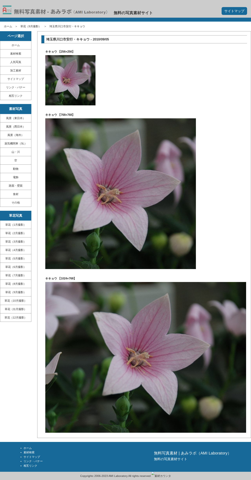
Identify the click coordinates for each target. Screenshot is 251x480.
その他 (16, 202)
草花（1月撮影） (15, 224)
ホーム (8, 26)
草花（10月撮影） (16, 300)
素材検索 (15, 53)
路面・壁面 (16, 185)
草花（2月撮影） (15, 233)
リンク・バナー (15, 87)
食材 (15, 194)
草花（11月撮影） (16, 309)
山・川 (16, 151)
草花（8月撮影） (15, 283)
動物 (15, 168)
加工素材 (15, 70)
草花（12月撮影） (16, 317)
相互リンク (16, 95)
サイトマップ (234, 11)
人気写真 (15, 62)
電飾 (15, 177)
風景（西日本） (15, 126)
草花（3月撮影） (15, 241)
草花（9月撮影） (30, 26)
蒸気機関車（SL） (16, 143)
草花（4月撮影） (15, 250)
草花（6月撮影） (15, 266)
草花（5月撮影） (15, 258)
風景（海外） (15, 135)
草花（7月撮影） (15, 275)
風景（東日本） (15, 118)
